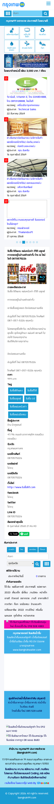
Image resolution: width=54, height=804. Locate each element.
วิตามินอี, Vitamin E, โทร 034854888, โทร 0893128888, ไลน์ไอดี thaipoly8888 (27, 101)
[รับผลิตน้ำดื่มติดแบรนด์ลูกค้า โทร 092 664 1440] (27, 729)
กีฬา (42, 48)
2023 (7, 592)
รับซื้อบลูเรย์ (15, 398)
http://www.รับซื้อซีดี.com (21, 487)
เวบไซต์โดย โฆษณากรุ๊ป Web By (21, 783)
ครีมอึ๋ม (39, 610)
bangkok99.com (27, 798)
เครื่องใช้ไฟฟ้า (27, 36)
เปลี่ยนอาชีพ (10, 610)
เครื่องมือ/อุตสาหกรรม (28, 105)
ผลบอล (8, 616)
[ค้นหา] (45, 13)
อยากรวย (25, 598)
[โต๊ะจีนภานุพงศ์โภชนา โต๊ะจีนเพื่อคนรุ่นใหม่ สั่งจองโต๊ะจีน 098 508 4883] (27, 624)
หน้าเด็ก (43, 592)
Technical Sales (27, 109)
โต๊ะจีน (8, 587)
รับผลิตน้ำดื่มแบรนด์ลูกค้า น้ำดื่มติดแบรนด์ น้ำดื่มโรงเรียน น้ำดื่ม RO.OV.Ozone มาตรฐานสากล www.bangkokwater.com (27, 641)
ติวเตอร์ (15, 598)
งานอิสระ (33, 592)
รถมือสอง (24, 604)
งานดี (33, 598)
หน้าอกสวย (29, 616)
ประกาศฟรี (30, 587)
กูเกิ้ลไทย (18, 616)
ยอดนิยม (32, 550)
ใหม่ (21, 550)
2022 (21, 610)
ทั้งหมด (42, 550)
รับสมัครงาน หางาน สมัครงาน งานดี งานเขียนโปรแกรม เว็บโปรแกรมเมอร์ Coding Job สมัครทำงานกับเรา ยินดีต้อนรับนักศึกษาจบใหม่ (27, 773)
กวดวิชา (8, 604)
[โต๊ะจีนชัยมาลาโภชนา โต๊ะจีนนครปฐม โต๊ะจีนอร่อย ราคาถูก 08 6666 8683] (27, 738)
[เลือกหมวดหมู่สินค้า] (8, 13)
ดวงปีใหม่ (29, 610)
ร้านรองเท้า (36, 604)
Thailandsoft (25, 232)
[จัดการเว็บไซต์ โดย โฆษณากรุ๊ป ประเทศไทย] (43, 783)
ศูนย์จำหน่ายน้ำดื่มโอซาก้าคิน (22, 698)
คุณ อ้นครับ (23, 150)
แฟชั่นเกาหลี (18, 587)
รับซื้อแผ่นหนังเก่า (18, 406)
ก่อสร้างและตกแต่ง (11, 49)
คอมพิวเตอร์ (23, 228)
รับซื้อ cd (30, 398)
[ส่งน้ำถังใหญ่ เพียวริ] (27, 61)
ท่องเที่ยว (42, 35)
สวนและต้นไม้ (27, 48)
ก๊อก (16, 604)
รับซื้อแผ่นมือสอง (18, 414)
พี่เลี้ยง (25, 592)
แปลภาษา (41, 587)
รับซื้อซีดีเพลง (16, 390)
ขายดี (7, 598)
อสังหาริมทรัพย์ (12, 35)
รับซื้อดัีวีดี (32, 390)
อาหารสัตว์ (43, 598)
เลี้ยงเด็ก (16, 592)
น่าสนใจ (11, 550)
